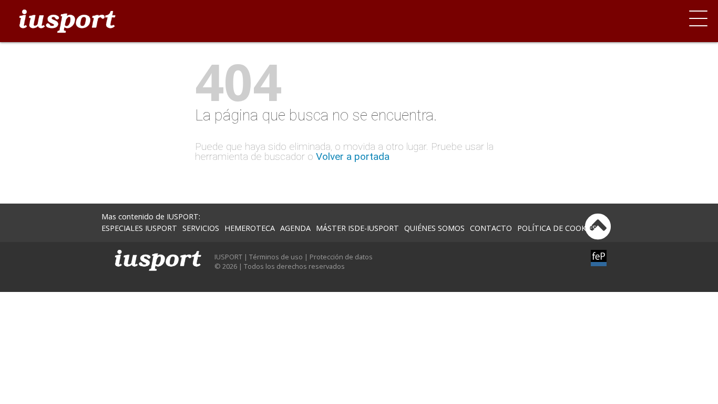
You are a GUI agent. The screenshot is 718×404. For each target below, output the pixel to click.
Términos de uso (276, 256)
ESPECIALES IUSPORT (139, 228)
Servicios (200, 228)
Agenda (295, 228)
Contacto (491, 228)
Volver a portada (352, 156)
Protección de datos (341, 256)
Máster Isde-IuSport (357, 228)
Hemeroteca (249, 228)
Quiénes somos (434, 228)
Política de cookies (557, 228)
